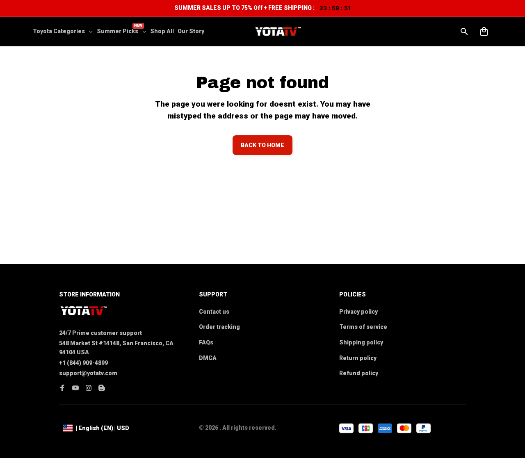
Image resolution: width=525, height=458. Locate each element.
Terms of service (363, 327)
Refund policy (358, 373)
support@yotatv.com (88, 373)
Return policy (358, 358)
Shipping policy (361, 342)
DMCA (208, 358)
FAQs (206, 342)
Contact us (214, 311)
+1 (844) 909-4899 (83, 363)
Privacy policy (358, 311)
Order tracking (219, 327)
